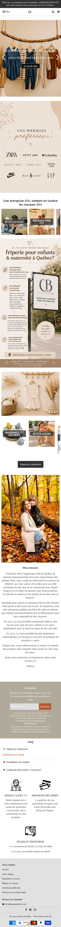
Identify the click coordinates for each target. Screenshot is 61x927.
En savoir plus (30, 66)
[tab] (30, 749)
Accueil (5, 870)
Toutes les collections (30, 464)
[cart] (58, 11)
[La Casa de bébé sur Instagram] (35, 910)
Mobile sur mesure (10, 883)
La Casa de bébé (24, 916)
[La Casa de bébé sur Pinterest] (30, 910)
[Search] (53, 11)
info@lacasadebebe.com (15, 904)
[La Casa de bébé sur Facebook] (26, 910)
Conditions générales (11, 888)
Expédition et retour (14, 754)
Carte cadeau (8, 874)
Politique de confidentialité (14, 893)
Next (57, 57)
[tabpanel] (30, 58)
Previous (3, 57)
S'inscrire (45, 706)
